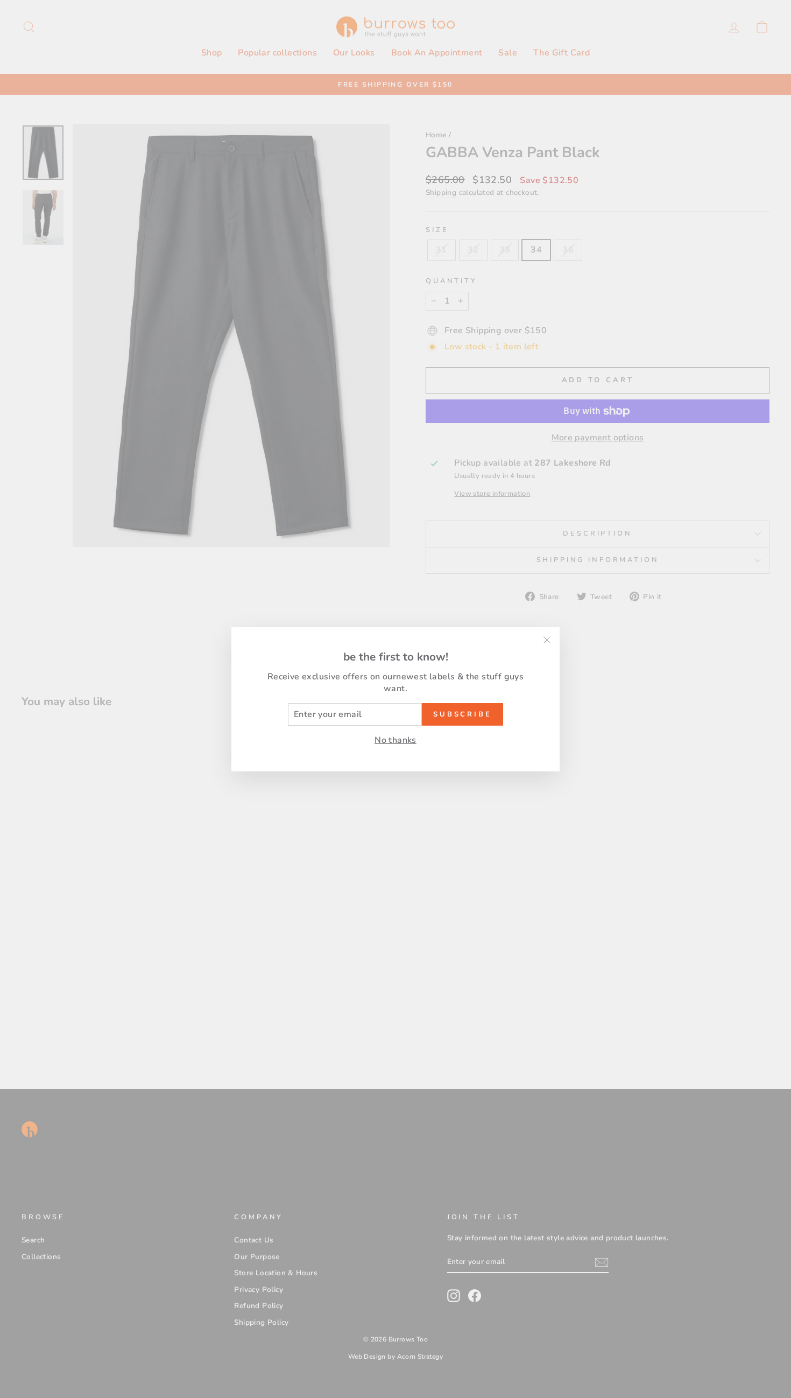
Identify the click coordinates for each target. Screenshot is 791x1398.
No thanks (395, 740)
